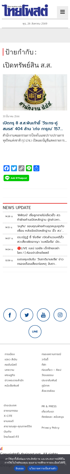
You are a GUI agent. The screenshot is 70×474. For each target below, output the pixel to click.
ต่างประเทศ (10, 405)
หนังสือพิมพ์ (12, 386)
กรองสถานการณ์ (51, 354)
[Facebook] (10, 315)
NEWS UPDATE (17, 208)
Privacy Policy (51, 428)
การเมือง (10, 354)
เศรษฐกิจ (10, 375)
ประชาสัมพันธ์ (49, 380)
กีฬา (44, 365)
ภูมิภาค (46, 386)
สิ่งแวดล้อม (48, 391)
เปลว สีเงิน (11, 359)
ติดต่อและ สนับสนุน (53, 417)
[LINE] (35, 332)
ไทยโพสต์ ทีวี (11, 437)
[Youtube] (43, 315)
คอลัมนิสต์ (11, 365)
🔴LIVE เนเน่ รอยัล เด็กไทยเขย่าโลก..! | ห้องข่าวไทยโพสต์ (38, 250)
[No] (65, 464)
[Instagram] (60, 315)
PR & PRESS (49, 406)
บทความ (9, 370)
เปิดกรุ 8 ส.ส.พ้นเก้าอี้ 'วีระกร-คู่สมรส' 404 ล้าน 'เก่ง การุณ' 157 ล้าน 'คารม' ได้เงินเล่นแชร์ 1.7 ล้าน (32, 129)
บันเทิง (7, 432)
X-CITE (8, 416)
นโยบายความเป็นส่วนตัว (42, 468)
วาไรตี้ (45, 359)
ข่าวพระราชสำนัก (14, 380)
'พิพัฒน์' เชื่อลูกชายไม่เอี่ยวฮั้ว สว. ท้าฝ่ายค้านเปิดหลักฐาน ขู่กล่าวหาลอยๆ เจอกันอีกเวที (39, 217)
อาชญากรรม (11, 411)
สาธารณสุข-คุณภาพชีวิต (18, 426)
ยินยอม (20, 468)
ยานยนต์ (8, 421)
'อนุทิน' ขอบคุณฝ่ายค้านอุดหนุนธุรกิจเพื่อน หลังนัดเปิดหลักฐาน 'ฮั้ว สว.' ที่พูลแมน (40, 228)
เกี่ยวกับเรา (48, 412)
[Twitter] (27, 315)
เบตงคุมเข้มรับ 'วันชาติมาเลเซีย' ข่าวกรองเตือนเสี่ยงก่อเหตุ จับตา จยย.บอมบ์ (40, 261)
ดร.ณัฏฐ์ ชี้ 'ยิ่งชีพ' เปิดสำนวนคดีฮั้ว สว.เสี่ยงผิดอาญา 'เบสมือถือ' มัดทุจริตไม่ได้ (40, 239)
